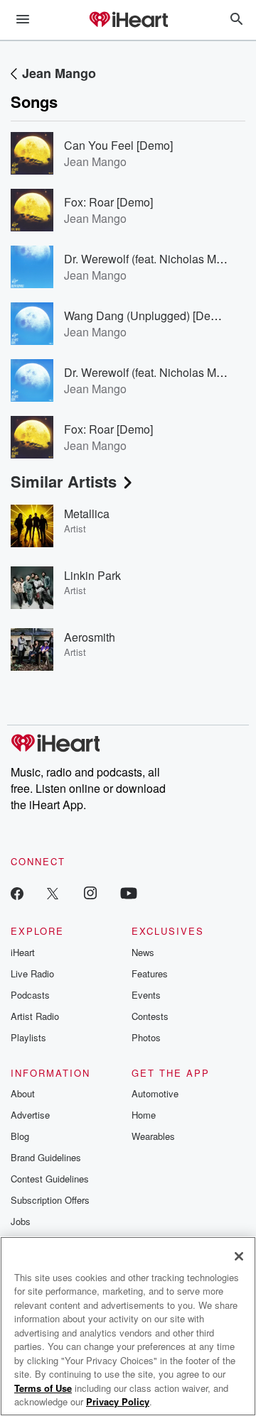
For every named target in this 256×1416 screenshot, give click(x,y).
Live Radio (32, 973)
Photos (146, 1037)
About (23, 1093)
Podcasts (30, 994)
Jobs (21, 1221)
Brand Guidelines (46, 1157)
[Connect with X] (52, 893)
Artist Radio (35, 1016)
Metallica (87, 513)
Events (146, 994)
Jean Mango (59, 73)
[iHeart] (128, 20)
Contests (150, 1016)
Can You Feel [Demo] (118, 145)
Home (144, 1114)
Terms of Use (43, 1388)
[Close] (239, 1256)
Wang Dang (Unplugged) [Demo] (146, 315)
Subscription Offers (50, 1200)
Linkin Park (92, 575)
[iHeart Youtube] (128, 893)
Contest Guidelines (50, 1178)
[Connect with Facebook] (17, 893)
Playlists (28, 1037)
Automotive (155, 1093)
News (143, 952)
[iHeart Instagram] (90, 893)
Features (150, 973)
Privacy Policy (117, 1401)
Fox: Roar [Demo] (108, 202)
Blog (20, 1136)
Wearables (153, 1136)
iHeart (23, 952)
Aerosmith (89, 637)
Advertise (30, 1114)
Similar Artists (64, 481)
